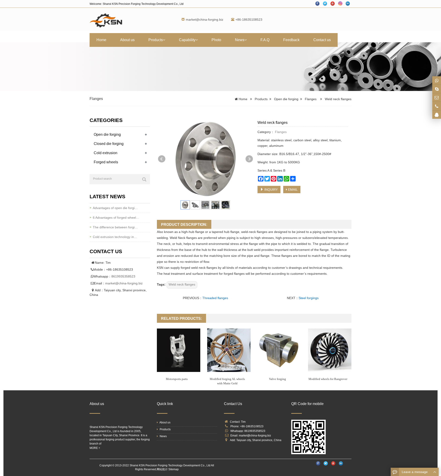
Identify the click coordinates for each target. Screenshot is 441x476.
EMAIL (292, 189)
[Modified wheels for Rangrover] (329, 350)
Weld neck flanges (182, 284)
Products (155, 40)
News (239, 40)
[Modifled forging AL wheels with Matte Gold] (229, 350)
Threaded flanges (215, 298)
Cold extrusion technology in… (115, 237)
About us (127, 40)
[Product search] (144, 179)
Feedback (291, 40)
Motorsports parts (177, 379)
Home (101, 40)
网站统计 (162, 469)
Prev (161, 159)
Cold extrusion (105, 153)
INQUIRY (270, 189)
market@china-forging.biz (204, 19)
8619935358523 (123, 276)
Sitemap (173, 469)
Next (249, 159)
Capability (187, 40)
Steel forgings (309, 298)
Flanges (96, 99)
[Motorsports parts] (178, 350)
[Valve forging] (279, 350)
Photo (216, 40)
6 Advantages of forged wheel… (116, 217)
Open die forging (286, 99)
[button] (164, 40)
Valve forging (277, 379)
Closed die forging (109, 144)
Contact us (322, 40)
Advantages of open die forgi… (115, 208)
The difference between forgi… (115, 227)
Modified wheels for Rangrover (327, 379)
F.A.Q (264, 40)
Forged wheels (106, 162)
